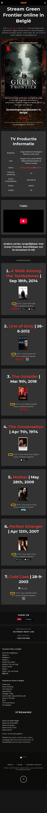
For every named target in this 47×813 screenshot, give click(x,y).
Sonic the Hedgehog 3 (10, 653)
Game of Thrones (8, 698)
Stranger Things (7, 694)
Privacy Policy (34, 764)
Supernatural (6, 691)
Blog (20, 764)
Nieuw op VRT (7, 730)
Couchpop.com (7, 740)
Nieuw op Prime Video (10, 723)
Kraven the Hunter (8, 662)
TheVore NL (6, 737)
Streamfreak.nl (7, 742)
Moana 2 (5, 660)
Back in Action (7, 667)
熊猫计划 (5, 673)
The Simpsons (7, 689)
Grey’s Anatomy (7, 687)
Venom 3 (5, 655)
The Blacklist (6, 705)
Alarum (4, 669)
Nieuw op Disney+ (8, 725)
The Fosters (23, 638)
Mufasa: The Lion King (10, 664)
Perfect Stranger (26, 526)
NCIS (4, 700)
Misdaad (16, 28)
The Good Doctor (8, 703)
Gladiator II (6, 657)
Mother (20, 477)
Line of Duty (21, 326)
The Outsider (25, 376)
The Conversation (26, 426)
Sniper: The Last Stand (10, 671)
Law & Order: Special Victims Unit (14, 696)
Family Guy (6, 684)
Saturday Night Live (23, 632)
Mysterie (24, 28)
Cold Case (19, 576)
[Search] (45, 2)
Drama (9, 28)
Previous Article (23, 629)
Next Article (23, 635)
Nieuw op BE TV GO (9, 727)
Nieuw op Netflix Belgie (10, 721)
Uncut (11, 764)
